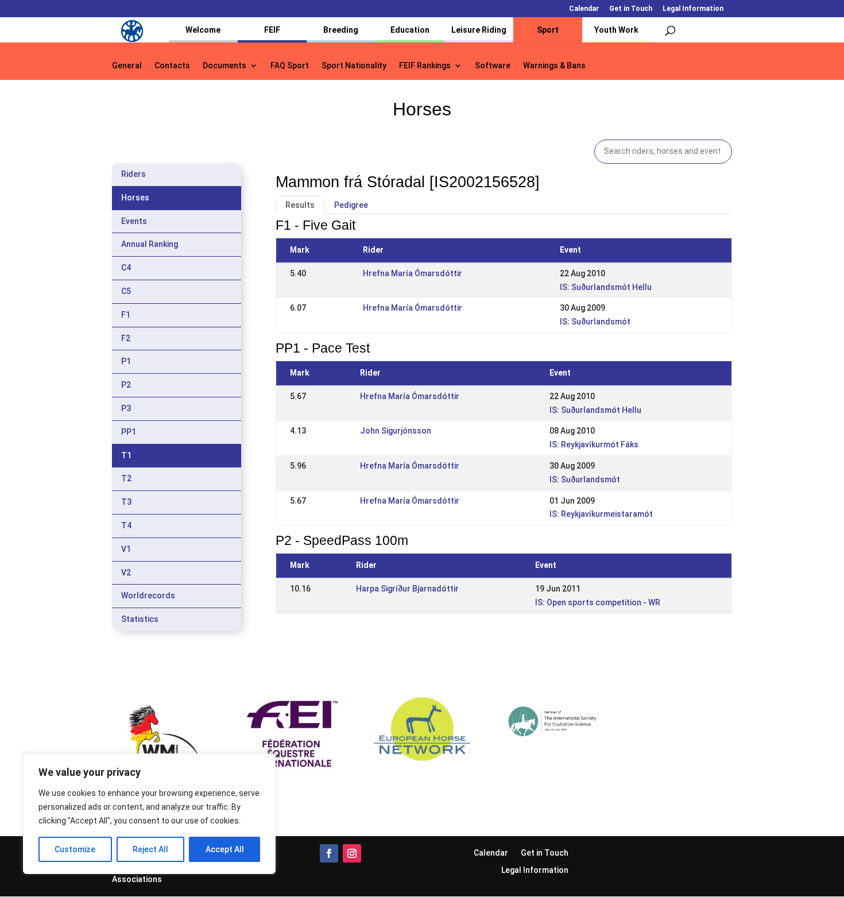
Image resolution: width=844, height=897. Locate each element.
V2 (126, 572)
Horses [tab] (135, 197)
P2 (126, 384)
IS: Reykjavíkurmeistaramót (601, 514)
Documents (224, 65)
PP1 (128, 431)
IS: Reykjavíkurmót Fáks (593, 444)
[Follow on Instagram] (352, 853)
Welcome (202, 29)
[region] (149, 813)
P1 (126, 361)
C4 (126, 267)
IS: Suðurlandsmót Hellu (606, 287)
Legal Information (693, 9)
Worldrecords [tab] (148, 595)
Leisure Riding (478, 29)
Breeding (340, 29)
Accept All (225, 849)
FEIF (272, 29)
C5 (126, 291)
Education (409, 29)
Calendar (584, 9)
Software (492, 65)
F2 (125, 338)
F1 (125, 314)
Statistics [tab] (139, 619)
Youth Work (616, 29)
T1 (126, 455)
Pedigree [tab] (351, 205)
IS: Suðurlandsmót (595, 321)
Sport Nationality (354, 65)
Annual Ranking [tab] (149, 244)
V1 (126, 549)
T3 (126, 502)
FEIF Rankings (425, 65)
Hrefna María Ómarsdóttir (412, 273)
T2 (126, 478)
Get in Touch (630, 9)
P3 (126, 408)
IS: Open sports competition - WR (597, 602)
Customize (75, 849)
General (127, 65)
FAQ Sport (289, 65)
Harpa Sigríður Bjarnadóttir (407, 588)
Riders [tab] (133, 174)
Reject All (150, 849)
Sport (548, 29)
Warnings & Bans (554, 65)
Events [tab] (134, 221)
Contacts (172, 65)
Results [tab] (300, 205)
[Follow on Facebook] (329, 853)
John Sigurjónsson (395, 430)
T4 (126, 525)
